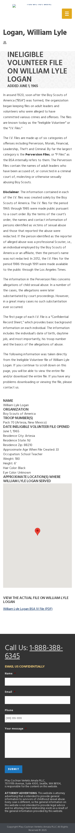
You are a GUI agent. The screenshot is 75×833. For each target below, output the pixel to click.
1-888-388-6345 (34, 652)
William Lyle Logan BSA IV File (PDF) (27, 609)
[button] (37, 531)
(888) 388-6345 (35, 14)
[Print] (7, 42)
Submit (13, 769)
